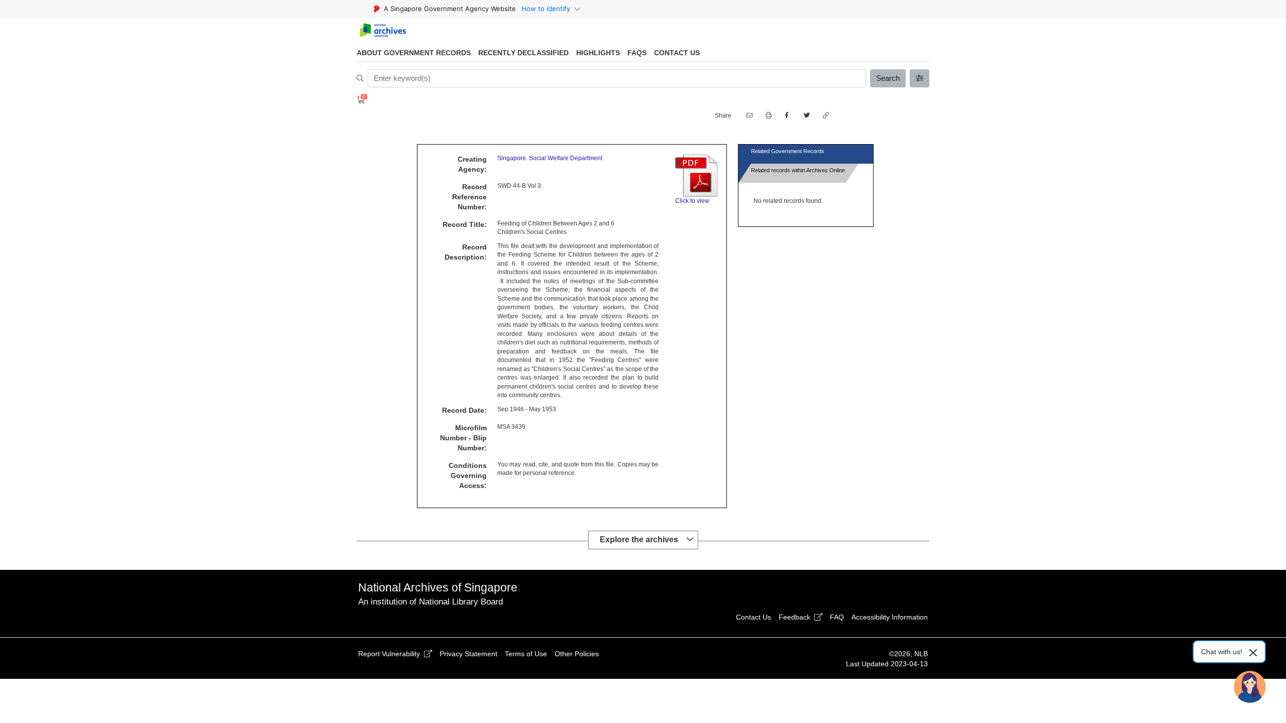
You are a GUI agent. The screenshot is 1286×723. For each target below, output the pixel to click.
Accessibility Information (889, 617)
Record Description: (466, 252)
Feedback (795, 617)
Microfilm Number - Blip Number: (463, 438)
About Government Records (414, 53)
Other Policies (577, 654)
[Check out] (359, 100)
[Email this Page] (748, 115)
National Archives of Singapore (437, 587)
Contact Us (677, 53)
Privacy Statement (468, 654)
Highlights (598, 53)
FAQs (637, 53)
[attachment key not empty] (692, 175)
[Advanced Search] (920, 78)
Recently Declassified (523, 53)
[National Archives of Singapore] (382, 31)
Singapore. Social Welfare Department (549, 158)
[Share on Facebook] (787, 115)
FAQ (837, 617)
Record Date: (464, 410)
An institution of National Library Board (430, 602)
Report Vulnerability (390, 654)
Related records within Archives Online (798, 170)
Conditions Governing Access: (468, 475)
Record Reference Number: (469, 197)
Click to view (692, 200)
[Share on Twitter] (806, 115)
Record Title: (465, 224)
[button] (767, 115)
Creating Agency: (472, 164)
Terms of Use (526, 654)
